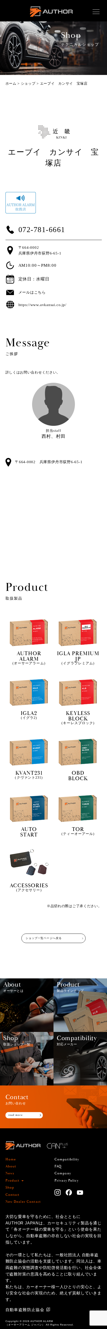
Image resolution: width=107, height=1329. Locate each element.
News (9, 1173)
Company (62, 1173)
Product (12, 1180)
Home (10, 1159)
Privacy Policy (66, 1180)
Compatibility (66, 1159)
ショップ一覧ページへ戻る (44, 938)
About (10, 1166)
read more (15, 1114)
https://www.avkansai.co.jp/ (42, 305)
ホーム (10, 83)
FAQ (57, 1166)
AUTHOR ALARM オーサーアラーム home (51, 17)
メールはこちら (32, 292)
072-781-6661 (41, 229)
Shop (9, 1187)
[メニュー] (96, 11)
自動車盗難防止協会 (25, 1310)
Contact (12, 1195)
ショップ (28, 83)
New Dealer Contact (23, 1201)
